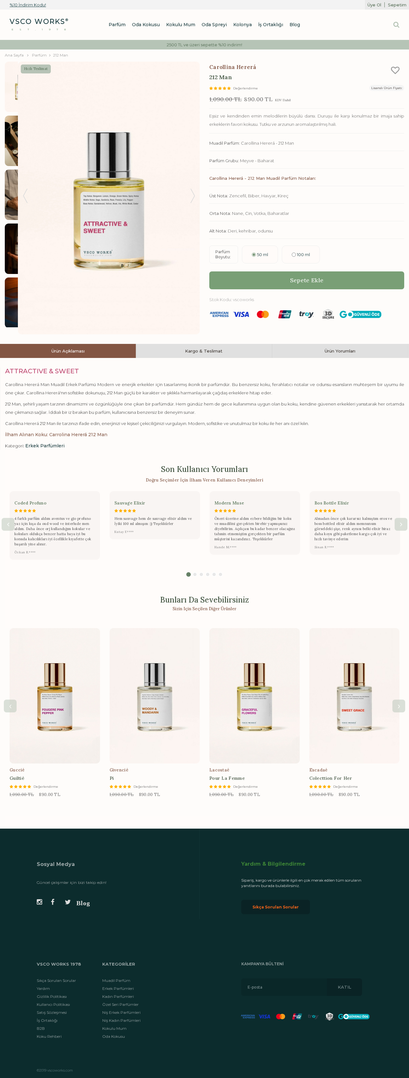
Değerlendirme (245, 88)
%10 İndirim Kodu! (28, 4)
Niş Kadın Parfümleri (121, 1020)
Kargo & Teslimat (203, 350)
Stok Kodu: (220, 299)
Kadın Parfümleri (118, 996)
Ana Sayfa (14, 55)
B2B (41, 1028)
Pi (112, 778)
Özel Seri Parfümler (120, 1004)
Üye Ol (374, 4)
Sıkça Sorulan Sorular (275, 907)
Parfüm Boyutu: (223, 254)
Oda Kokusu (113, 1036)
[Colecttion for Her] (354, 695)
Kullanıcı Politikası (53, 1004)
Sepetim (397, 4)
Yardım (43, 988)
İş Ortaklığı (47, 1020)
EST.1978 (42, 29)
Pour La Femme (227, 778)
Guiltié (17, 778)
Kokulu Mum (114, 1028)
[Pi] (155, 695)
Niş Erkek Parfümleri (121, 1012)
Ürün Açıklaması (68, 350)
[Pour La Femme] (254, 695)
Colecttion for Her (330, 778)
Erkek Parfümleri (118, 988)
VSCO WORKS (37, 21)
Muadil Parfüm (116, 980)
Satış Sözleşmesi (52, 1012)
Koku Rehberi (49, 1036)
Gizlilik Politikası (52, 996)
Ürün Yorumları (340, 350)
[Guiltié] (55, 695)
